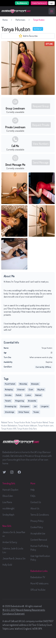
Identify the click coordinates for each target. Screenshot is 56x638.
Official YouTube (37, 589)
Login (51, 3)
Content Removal (38, 539)
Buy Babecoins (22, 3)
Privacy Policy (37, 520)
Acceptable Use (37, 533)
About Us (34, 508)
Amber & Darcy (9, 542)
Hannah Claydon (10, 489)
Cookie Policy (36, 527)
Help (32, 489)
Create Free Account (39, 3)
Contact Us (35, 502)
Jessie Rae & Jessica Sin (14, 558)
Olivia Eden (7, 495)
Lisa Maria (7, 502)
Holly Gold (7, 564)
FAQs (32, 495)
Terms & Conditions (39, 514)
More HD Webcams (39, 583)
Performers (20, 19)
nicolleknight (8, 508)
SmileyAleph (8, 514)
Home (4, 19)
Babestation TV (37, 577)
